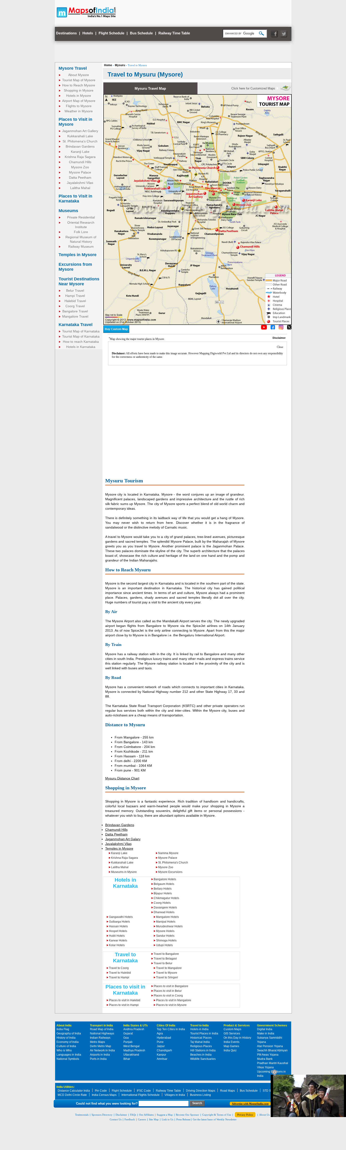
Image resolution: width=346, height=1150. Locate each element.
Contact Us (115, 1119)
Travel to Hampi (119, 977)
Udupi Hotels (164, 945)
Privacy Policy (245, 1114)
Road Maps (227, 1090)
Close (280, 347)
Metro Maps (97, 1042)
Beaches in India (201, 1054)
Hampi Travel (75, 296)
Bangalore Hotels (165, 879)
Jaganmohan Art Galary (123, 839)
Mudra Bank (265, 1059)
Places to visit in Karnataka (125, 990)
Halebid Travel (75, 301)
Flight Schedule (111, 33)
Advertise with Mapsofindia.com (250, 1103)
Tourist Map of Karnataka (81, 331)
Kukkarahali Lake (80, 136)
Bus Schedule (141, 33)
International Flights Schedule (140, 1095)
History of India (66, 1037)
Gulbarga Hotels (119, 921)
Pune (160, 1042)
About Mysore (78, 75)
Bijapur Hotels (163, 893)
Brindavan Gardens (80, 146)
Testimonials (82, 1114)
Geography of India (68, 1033)
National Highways (102, 1033)
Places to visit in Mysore (171, 1005)
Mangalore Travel (75, 316)
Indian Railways (100, 1037)
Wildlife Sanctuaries (203, 1059)
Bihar (126, 1059)
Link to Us (167, 1119)
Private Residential (81, 217)
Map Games (231, 1046)
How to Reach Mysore (78, 85)
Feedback (130, 1119)
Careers (142, 1119)
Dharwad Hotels (164, 912)
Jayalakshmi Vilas (80, 183)
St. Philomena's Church (80, 141)
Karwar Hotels (118, 940)
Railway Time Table (174, 33)
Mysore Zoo (80, 167)
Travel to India (199, 1025)
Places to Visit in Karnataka (75, 198)
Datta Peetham (80, 177)
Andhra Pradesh (133, 1029)
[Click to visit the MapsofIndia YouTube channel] (264, 328)
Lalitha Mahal (80, 188)
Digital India (264, 1029)
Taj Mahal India (200, 1042)
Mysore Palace (80, 172)
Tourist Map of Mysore (78, 80)
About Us (264, 1114)
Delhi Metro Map (100, 1046)
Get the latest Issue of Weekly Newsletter (215, 1119)
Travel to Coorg (119, 968)
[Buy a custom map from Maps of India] (116, 332)
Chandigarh (164, 1050)
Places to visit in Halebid (124, 1000)
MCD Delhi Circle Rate (72, 1095)
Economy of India (67, 1042)
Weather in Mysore (78, 111)
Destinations (66, 33)
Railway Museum (81, 246)
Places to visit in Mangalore (173, 1000)
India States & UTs (135, 1025)
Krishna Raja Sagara (80, 157)
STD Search (270, 1090)
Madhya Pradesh (134, 1050)
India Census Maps (104, 1095)
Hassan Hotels (118, 926)
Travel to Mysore (166, 972)
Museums (68, 210)
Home (108, 65)
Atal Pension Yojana (270, 1046)
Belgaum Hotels (164, 884)
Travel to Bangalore (166, 954)
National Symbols (67, 1059)
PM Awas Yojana (267, 1054)
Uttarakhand (131, 1054)
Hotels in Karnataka (80, 347)
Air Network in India (102, 1050)
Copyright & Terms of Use (216, 1114)
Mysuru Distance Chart (122, 778)
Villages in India (175, 1095)
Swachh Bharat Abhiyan (272, 1050)
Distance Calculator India (74, 1090)
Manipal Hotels (165, 921)
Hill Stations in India (203, 1050)
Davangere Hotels (165, 907)
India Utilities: (65, 1087)
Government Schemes (272, 1025)
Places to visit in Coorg (168, 995)
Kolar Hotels (117, 945)
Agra (160, 1033)
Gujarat (128, 1033)
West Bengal (131, 1046)
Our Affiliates (146, 1114)
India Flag (62, 1029)
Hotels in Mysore (78, 95)
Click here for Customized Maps (253, 88)
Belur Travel (75, 290)
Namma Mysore (168, 853)
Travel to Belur (163, 963)
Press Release (183, 1119)
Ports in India (98, 1059)
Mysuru (120, 65)
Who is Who (64, 1050)
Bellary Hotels (163, 888)
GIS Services (232, 1033)
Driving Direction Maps (200, 1090)
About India (64, 1025)
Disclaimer (121, 1114)
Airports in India (100, 1054)
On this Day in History (237, 1037)
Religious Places (201, 1046)
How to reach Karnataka (81, 341)
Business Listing (200, 1095)
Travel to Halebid (120, 972)
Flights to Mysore (79, 106)
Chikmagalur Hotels (166, 898)
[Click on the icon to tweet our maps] (289, 328)
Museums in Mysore (124, 872)
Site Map (154, 1119)
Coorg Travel (75, 306)
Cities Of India (166, 1025)
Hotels (87, 33)
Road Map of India (101, 1029)
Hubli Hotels (117, 935)
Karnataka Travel (76, 324)
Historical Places (201, 1037)
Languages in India (68, 1054)
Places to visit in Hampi (124, 1005)
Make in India (265, 1033)
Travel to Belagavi (165, 958)
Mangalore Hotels (167, 917)
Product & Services (237, 1025)
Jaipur (161, 1046)
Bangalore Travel (75, 311)
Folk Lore (81, 232)
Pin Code (101, 1090)
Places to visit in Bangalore (171, 986)
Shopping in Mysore (78, 90)
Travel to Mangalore (169, 968)
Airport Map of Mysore (78, 101)
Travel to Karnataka (125, 958)
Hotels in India (199, 1029)
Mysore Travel (73, 68)
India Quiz (230, 1050)
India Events (231, 1042)
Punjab (128, 1042)
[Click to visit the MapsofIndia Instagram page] (281, 328)
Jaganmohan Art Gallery (80, 131)
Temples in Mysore (78, 254)
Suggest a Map (165, 1114)
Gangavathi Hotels (121, 917)
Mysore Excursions (170, 872)
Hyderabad (164, 1037)
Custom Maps (232, 1029)
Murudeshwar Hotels (169, 926)
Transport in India (101, 1025)
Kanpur (161, 1054)
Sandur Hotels (165, 935)
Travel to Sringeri (167, 977)
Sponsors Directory (102, 1114)
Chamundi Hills (80, 162)
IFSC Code (144, 1090)
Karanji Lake (80, 151)
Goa (126, 1037)
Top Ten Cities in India (171, 1029)
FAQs (133, 1114)
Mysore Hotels (165, 931)
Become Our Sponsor (187, 1114)
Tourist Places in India (204, 1033)
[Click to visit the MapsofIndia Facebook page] (272, 328)
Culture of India (66, 1046)
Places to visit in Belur (168, 991)
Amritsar (162, 1059)
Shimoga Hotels (166, 940)
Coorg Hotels (162, 902)
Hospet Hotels (118, 931)
